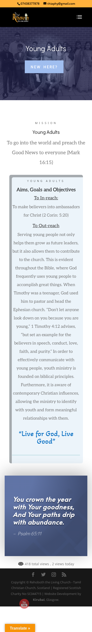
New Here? (44, 66)
